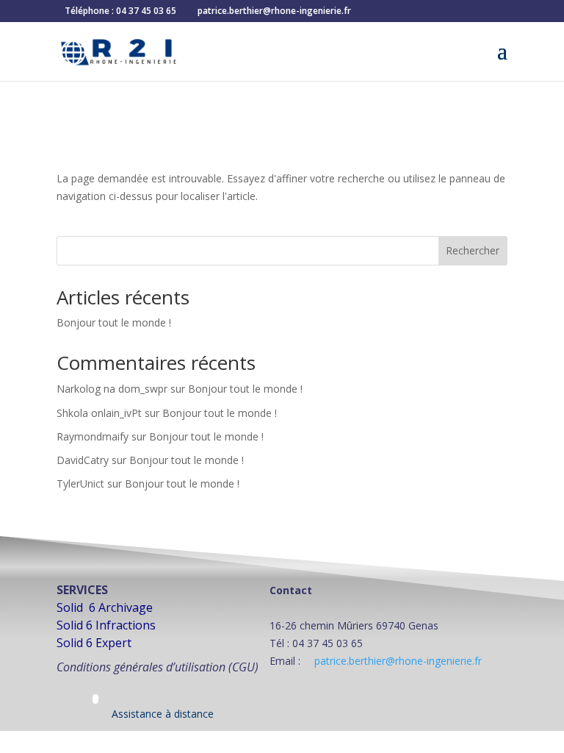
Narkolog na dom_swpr (112, 389)
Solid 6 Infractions (106, 625)
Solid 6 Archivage (105, 607)
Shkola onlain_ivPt (99, 413)
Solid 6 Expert (94, 643)
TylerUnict (80, 483)
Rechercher (472, 250)
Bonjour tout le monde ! (114, 322)
